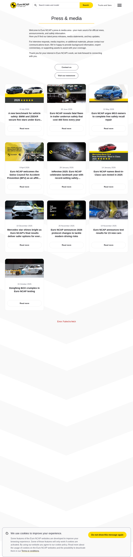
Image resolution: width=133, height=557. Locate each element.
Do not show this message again (107, 535)
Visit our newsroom (66, 76)
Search (86, 5)
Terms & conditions (30, 551)
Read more (24, 128)
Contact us (66, 67)
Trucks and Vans (105, 5)
